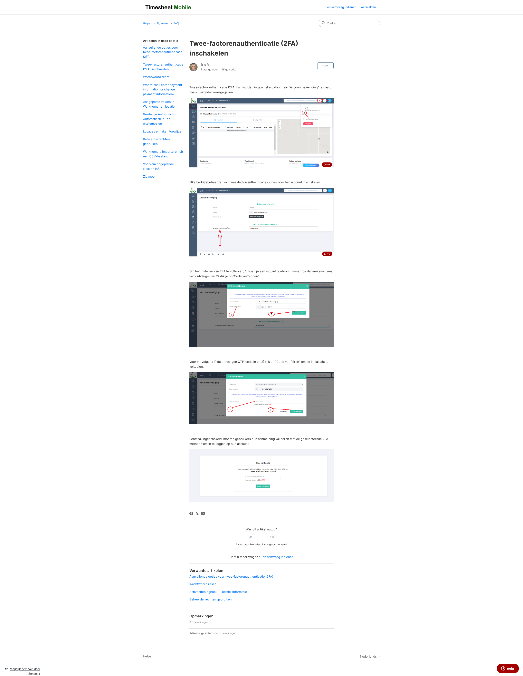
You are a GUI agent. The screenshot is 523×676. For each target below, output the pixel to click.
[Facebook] (191, 513)
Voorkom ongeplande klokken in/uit (158, 166)
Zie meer (149, 176)
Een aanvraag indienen (341, 7)
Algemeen (162, 23)
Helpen (147, 23)
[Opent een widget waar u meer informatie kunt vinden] (507, 669)
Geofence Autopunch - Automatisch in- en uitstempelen (159, 118)
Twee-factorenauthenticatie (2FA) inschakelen (163, 66)
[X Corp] (197, 513)
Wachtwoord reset (156, 77)
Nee (272, 536)
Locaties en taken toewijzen (163, 131)
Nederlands (369, 656)
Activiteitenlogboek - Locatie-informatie (218, 592)
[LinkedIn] (203, 513)
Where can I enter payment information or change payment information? (162, 89)
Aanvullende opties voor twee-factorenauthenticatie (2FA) (162, 52)
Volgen (325, 65)
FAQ (176, 23)
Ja (250, 536)
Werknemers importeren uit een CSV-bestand (163, 154)
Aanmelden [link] (368, 7)
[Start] (168, 7)
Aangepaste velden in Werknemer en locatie (159, 104)
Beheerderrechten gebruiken (156, 141)
